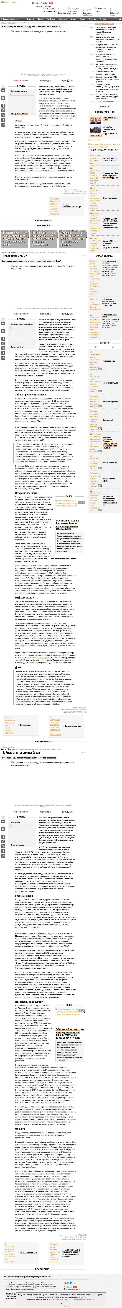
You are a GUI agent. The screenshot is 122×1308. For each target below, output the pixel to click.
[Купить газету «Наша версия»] (34, 3)
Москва (103, 19)
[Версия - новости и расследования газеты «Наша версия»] (16, 6)
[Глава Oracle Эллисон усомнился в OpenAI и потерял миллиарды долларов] (55, 1253)
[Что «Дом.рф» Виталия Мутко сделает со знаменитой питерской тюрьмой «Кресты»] (95, 198)
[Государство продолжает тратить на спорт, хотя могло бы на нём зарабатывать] (55, 726)
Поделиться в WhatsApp (3, 110)
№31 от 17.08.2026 (41, 3)
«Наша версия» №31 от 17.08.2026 (75, 709)
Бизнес (73, 19)
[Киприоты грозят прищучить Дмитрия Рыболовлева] (95, 304)
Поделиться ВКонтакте (3, 90)
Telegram (68, 1283)
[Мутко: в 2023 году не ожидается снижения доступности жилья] (95, 244)
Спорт (82, 19)
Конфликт (51, 19)
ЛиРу (74, 1283)
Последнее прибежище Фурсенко (88, 15)
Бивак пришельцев (18, 845)
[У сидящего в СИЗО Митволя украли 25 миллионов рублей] (95, 175)
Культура (92, 19)
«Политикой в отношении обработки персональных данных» (72, 1299)
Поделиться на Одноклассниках (3, 106)
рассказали (62, 116)
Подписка (39, 6)
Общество (63, 19)
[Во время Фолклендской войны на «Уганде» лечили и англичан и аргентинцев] (55, 206)
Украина (30, 19)
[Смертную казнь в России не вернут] (95, 159)
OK (61, 1303)
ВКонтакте (71, 1283)
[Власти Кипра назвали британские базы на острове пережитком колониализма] (70, 508)
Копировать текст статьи (3, 125)
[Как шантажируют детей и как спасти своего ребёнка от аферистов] (10, 725)
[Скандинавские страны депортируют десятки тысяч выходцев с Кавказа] (95, 361)
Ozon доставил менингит (19, 114)
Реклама (48, 6)
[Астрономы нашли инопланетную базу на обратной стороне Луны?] (95, 383)
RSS (65, 1283)
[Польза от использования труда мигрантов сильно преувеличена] (95, 479)
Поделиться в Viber (3, 115)
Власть (40, 19)
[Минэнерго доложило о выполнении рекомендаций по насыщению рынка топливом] (95, 443)
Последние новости (104, 23)
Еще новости (104, 106)
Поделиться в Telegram (3, 120)
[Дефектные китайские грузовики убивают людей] (95, 462)
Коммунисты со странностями (63, 15)
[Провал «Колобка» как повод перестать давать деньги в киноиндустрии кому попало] (95, 420)
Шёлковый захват (114, 14)
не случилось (43, 658)
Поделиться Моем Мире (3, 98)
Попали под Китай (17, 347)
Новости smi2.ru (7, 747)
